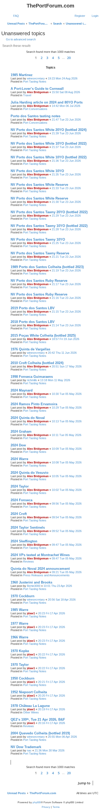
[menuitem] (14, 16)
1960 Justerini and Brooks (31, 582)
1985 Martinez (22, 75)
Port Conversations (35, 108)
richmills (32, 380)
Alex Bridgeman (38, 92)
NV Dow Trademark (26, 747)
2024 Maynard (22, 390)
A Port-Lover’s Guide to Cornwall (37, 89)
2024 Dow (18, 445)
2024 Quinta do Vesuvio (29, 473)
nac (29, 750)
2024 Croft (19, 514)
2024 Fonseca (21, 500)
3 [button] (47, 57)
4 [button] (53, 57)
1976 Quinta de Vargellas (30, 349)
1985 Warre (19, 610)
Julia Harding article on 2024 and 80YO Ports (47, 102)
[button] (27, 58)
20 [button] (69, 57)
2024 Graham (21, 431)
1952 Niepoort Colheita (29, 692)
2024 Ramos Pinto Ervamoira (34, 404)
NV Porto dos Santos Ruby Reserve (39, 281)
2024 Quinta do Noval (28, 418)
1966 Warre (19, 637)
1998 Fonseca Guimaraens (32, 377)
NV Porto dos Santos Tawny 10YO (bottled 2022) (49, 226)
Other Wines (31, 712)
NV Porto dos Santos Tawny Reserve (40, 253)
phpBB (37, 802)
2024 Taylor (20, 486)
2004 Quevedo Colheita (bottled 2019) (40, 733)
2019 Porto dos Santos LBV (33, 308)
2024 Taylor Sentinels (28, 527)
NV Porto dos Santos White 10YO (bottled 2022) (48, 143)
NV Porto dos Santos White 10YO (37, 171)
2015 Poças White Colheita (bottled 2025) (43, 335)
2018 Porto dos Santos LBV (33, 322)
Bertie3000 (33, 585)
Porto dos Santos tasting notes (35, 116)
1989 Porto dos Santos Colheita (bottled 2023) (47, 267)
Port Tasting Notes (34, 81)
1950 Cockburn (22, 678)
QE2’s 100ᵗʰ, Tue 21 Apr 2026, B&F (38, 719)
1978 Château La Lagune (30, 706)
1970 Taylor (20, 665)
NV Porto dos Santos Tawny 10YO (38, 239)
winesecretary (36, 78)
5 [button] (59, 57)
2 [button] (41, 57)
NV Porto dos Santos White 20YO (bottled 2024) (48, 130)
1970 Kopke (20, 651)
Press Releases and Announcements (46, 575)
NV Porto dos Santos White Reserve (39, 185)
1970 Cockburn (22, 596)
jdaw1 (31, 613)
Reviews (28, 561)
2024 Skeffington (24, 541)
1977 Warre (19, 623)
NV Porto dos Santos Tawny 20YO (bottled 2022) (49, 212)
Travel (27, 95)
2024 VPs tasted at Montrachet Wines (40, 555)
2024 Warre (19, 459)
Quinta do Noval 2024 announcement (40, 569)
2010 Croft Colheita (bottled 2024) (37, 363)
